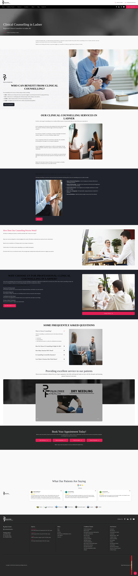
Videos (58, 530)
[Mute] (101, 385)
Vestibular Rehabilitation (88, 541)
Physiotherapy (112, 530)
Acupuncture (112, 533)
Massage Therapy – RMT (114, 535)
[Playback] (69, 402)
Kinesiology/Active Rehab (114, 532)
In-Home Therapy (113, 549)
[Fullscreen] (101, 419)
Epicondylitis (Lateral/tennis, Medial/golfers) (91, 532)
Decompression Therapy (114, 543)
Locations (26, 6)
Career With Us (60, 535)
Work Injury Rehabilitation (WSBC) (90, 548)
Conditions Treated (10, 6)
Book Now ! (39, 219)
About (33, 6)
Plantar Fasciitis (86, 530)
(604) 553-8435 (120, 2)
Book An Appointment (131, 6)
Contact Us (44, 6)
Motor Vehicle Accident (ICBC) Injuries (90, 543)
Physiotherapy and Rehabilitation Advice (64, 533)
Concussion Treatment (87, 538)
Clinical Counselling (113, 538)
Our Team (59, 532)
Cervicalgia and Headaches (88, 533)
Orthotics (111, 541)
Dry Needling (112, 540)
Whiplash (85, 549)
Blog (38, 6)
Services (19, 6)
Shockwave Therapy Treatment (115, 548)
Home (3, 6)
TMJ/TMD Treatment (87, 540)
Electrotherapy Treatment (114, 546)
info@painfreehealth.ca (131, 2)
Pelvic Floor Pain (87, 535)
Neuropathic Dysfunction (88, 546)
